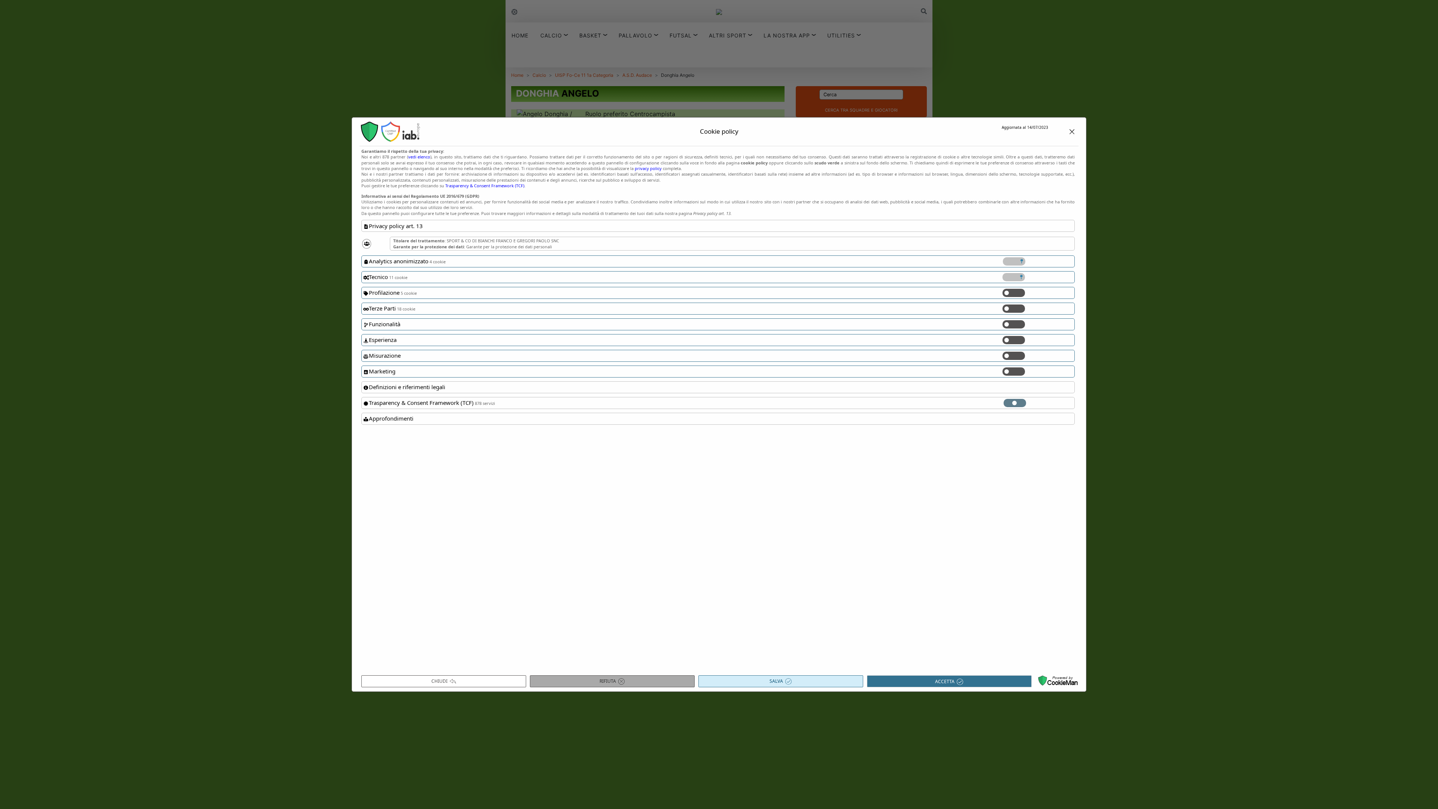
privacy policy (648, 168)
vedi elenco (419, 157)
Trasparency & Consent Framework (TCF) (484, 185)
